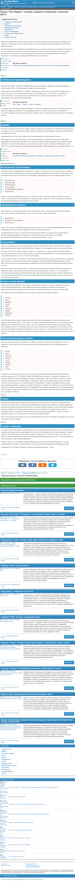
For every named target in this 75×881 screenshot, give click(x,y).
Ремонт (3, 757)
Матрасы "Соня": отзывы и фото (15, 565)
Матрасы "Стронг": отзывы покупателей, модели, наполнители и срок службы (35, 643)
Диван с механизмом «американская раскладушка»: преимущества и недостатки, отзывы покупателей (37, 721)
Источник (4, 454)
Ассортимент (9, 29)
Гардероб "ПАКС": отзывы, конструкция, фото (20, 617)
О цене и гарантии (10, 37)
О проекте (42, 3)
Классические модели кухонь (14, 33)
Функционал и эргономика (13, 26)
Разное (3, 773)
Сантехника (5, 767)
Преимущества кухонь (12, 28)
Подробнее (69, 508)
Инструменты (6, 759)
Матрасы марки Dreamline (12, 490)
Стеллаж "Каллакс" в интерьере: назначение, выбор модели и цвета (31, 668)
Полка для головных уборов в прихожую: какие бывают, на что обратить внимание (41, 65)
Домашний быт (6, 763)
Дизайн (7, 24)
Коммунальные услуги (9, 765)
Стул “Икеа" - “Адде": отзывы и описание (27, 104)
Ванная (3, 761)
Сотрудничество (30, 864)
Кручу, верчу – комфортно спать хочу (17, 591)
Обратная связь (6, 865)
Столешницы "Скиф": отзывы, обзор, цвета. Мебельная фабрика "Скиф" (32, 540)
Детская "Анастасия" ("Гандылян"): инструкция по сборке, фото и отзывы (33, 514)
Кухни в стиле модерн (12, 31)
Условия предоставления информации (13, 879)
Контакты (50, 3)
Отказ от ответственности (35, 879)
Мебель (3, 509)
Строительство (6, 749)
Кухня (3, 755)
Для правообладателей (32, 867)
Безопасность (6, 769)
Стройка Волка (11, 1)
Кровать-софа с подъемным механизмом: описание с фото (26, 694)
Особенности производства (13, 22)
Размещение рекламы (32, 865)
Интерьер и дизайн (8, 753)
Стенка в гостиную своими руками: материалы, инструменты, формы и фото (39, 156)
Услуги (7, 35)
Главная (35, 3)
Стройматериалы (7, 771)
